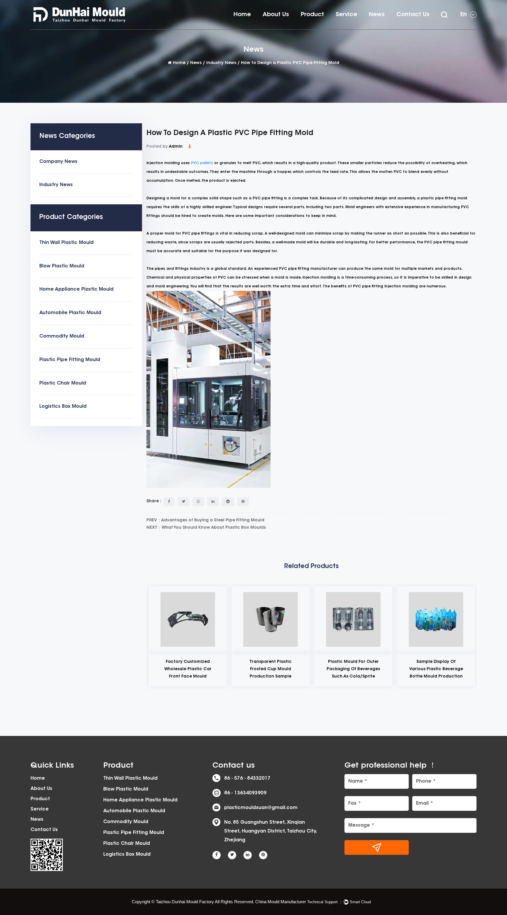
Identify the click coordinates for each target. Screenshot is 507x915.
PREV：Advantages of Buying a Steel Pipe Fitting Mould (205, 520)
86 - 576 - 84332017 (247, 778)
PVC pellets (202, 163)
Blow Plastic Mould (61, 266)
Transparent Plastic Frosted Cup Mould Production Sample (270, 669)
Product (312, 15)
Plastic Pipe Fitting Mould (69, 360)
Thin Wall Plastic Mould (326, 28)
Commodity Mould (61, 336)
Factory (272, 28)
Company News (58, 161)
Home (242, 15)
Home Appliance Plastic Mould (331, 26)
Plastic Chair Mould (62, 383)
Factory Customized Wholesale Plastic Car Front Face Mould (188, 669)
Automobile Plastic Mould (70, 313)
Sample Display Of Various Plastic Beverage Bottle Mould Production (436, 669)
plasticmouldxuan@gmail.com (261, 808)
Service (346, 15)
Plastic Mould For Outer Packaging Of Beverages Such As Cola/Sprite (353, 669)
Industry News (221, 63)
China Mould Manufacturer (280, 901)
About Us (276, 15)
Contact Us (413, 15)
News (377, 15)
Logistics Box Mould (63, 406)
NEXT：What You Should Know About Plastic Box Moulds (206, 528)
